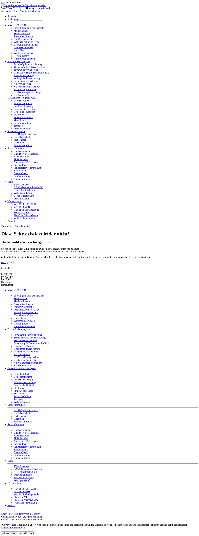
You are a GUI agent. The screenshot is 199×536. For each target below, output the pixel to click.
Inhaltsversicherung (23, 379)
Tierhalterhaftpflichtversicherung (30, 337)
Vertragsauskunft (22, 480)
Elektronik (19, 388)
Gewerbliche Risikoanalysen (21, 368)
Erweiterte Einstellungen (13, 527)
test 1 (3, 262)
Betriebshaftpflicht (23, 376)
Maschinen (19, 393)
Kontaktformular (22, 430)
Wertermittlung (14, 483)
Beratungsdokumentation (26, 312)
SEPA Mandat (21, 438)
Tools (10, 460)
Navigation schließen (30, 11)
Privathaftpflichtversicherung (28, 335)
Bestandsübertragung (24, 477)
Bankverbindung (22, 435)
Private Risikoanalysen (18, 329)
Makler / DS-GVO (16, 290)
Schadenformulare (16, 404)
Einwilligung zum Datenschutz (29, 295)
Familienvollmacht (23, 307)
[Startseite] (23, 5)
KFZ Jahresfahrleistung (25, 472)
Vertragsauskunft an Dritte (26, 309)
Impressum (13, 514)
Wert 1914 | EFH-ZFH (25, 488)
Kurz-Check (20, 318)
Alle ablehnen (26, 533)
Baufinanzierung (22, 455)
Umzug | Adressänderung (26, 432)
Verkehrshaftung (22, 402)
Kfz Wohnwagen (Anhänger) (28, 362)
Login (4, 514)
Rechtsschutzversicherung (26, 351)
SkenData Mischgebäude (26, 500)
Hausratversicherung (24, 346)
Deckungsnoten (21, 323)
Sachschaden (20, 416)
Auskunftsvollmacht (23, 304)
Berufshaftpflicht (22, 374)
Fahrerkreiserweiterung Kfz (27, 446)
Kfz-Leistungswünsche (25, 360)
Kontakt (11, 505)
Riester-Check (21, 452)
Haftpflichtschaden (23, 413)
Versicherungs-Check (24, 321)
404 (28, 226)
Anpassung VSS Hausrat (26, 441)
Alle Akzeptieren (9, 533)
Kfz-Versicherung (22, 354)
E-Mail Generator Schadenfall (28, 469)
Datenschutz (25, 514)
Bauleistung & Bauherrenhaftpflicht (31, 343)
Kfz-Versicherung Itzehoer (27, 357)
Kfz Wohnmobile (22, 365)
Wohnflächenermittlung (25, 502)
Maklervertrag (21, 298)
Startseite (19, 226)
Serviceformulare (15, 424)
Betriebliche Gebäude (24, 385)
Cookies (36, 514)
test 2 (3, 268)
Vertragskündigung (23, 474)
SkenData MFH (21, 497)
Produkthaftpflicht (22, 396)
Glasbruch (19, 418)
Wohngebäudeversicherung (27, 348)
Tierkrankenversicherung (26, 340)
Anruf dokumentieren (24, 326)
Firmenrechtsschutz (23, 390)
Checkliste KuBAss (23, 315)
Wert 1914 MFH (22, 491)
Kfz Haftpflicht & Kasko (26, 410)
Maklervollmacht (22, 301)
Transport (18, 399)
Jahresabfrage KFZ (23, 444)
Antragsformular (22, 458)
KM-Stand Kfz (21, 449)
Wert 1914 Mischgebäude (26, 494)
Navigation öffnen (10, 11)
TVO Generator (21, 466)
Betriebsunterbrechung (25, 382)
